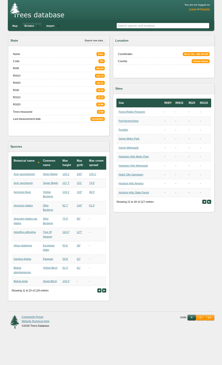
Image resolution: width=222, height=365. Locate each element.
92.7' (65, 205)
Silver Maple (50, 174)
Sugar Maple (50, 183)
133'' (79, 192)
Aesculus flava (22, 192)
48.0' (92, 192)
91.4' (65, 267)
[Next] (104, 290)
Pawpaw (48, 258)
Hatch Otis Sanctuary (131, 174)
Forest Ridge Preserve (132, 111)
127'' (79, 232)
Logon (193, 9)
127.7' (66, 183)
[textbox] (163, 25)
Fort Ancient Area (129, 120)
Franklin (123, 129)
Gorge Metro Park (129, 138)
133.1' (66, 192)
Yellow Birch (50, 267)
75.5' (65, 218)
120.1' (92, 174)
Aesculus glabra (23, 205)
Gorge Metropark (129, 147)
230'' (79, 174)
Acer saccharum (23, 183)
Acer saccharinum (24, 174)
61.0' (92, 205)
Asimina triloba (22, 258)
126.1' (66, 174)
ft (191, 317)
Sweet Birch (50, 281)
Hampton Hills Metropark (133, 165)
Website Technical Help (35, 321)
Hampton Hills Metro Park (134, 156)
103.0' (66, 281)
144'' (79, 205)
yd (209, 317)
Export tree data (94, 40)
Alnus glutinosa (23, 245)
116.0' (65, 232)
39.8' (65, 258)
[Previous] (99, 290)
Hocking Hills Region (131, 183)
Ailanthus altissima (25, 232)
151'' (79, 183)
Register (205, 9)
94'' (79, 218)
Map (15, 25)
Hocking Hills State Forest (134, 192)
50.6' (65, 245)
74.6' (92, 183)
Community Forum (32, 316)
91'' (79, 267)
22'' (79, 258)
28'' (79, 245)
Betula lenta (21, 281)
